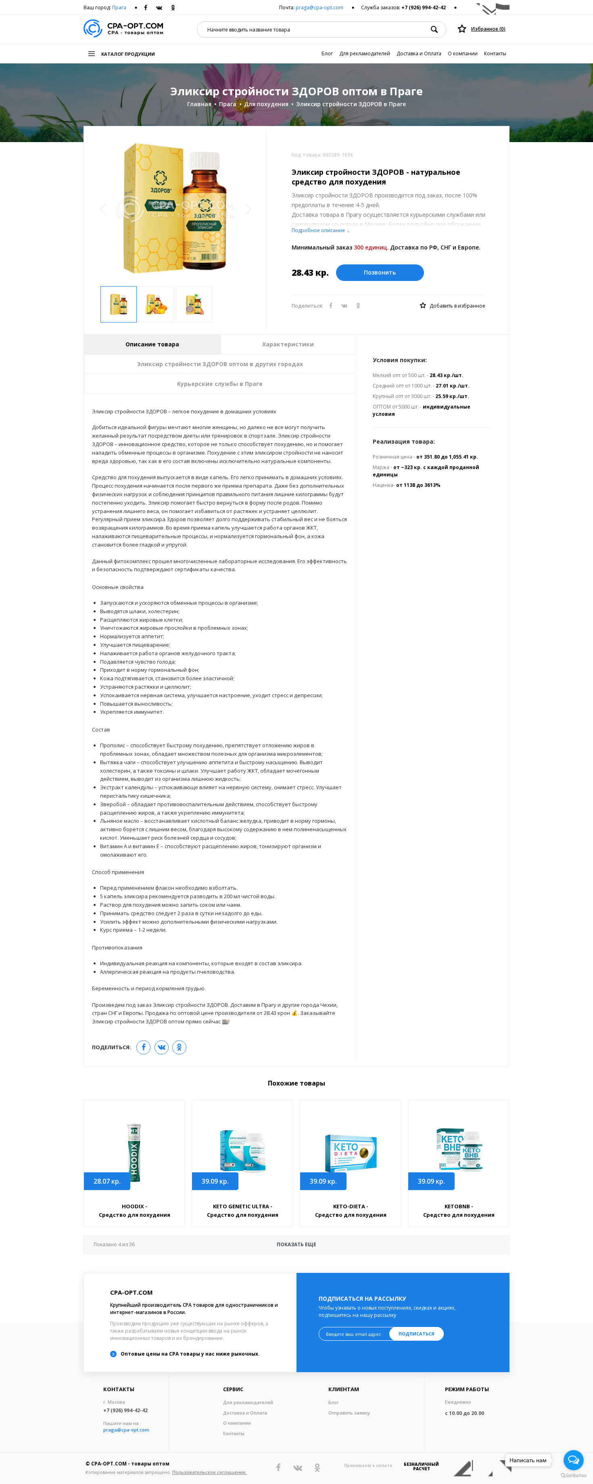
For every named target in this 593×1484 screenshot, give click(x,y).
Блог (327, 53)
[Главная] (123, 29)
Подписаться (416, 1334)
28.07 (107, 1181)
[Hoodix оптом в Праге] (134, 1151)
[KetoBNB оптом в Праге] (458, 1152)
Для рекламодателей (364, 53)
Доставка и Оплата (419, 53)
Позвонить (380, 272)
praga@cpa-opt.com (319, 7)
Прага (119, 7)
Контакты (495, 53)
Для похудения (266, 104)
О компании (463, 53)
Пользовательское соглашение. (209, 1472)
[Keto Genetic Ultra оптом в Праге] (242, 1152)
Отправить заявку (349, 1413)
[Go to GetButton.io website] (574, 1475)
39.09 (215, 1181)
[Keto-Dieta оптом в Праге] (350, 1151)
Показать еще (205, 1244)
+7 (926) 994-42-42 (423, 7)
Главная (199, 104)
